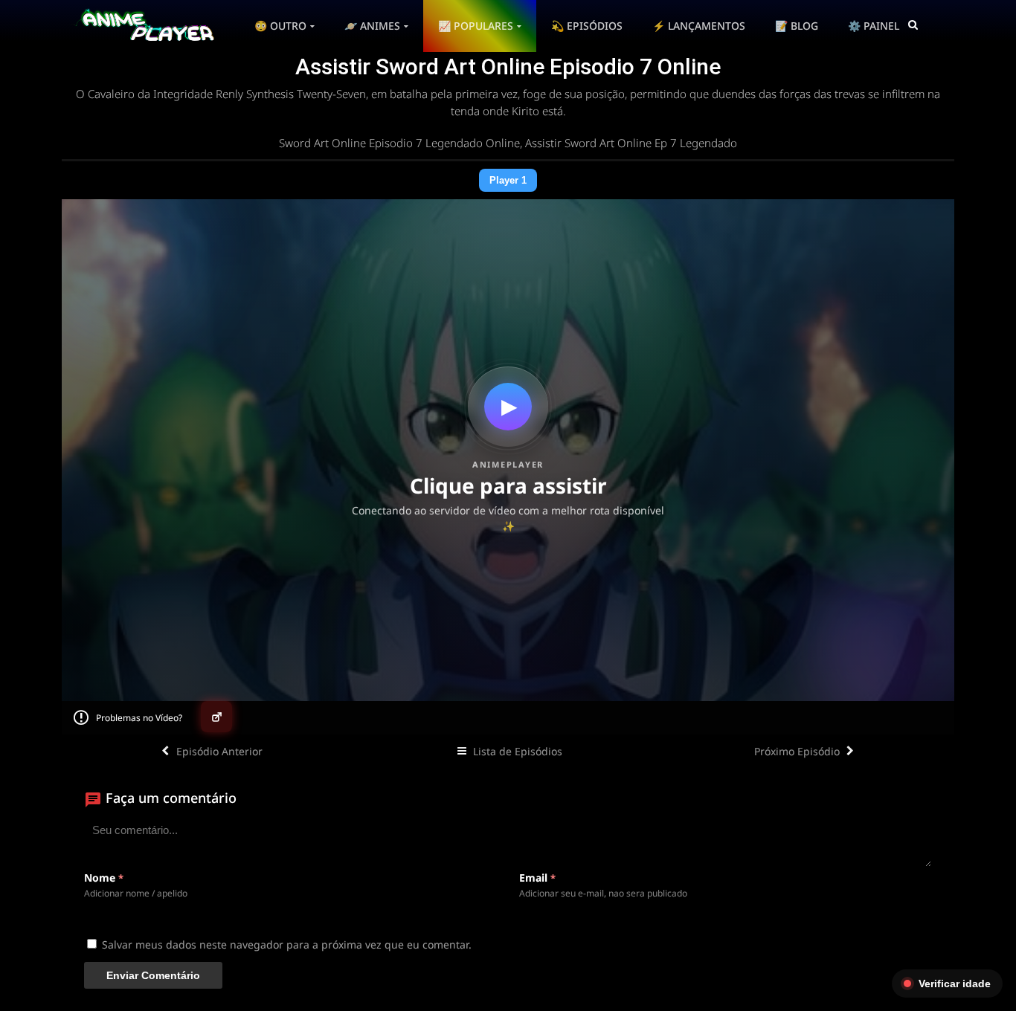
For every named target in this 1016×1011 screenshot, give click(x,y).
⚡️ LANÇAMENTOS (698, 26)
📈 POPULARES (475, 26)
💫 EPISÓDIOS (587, 26)
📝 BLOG (796, 26)
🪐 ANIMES (372, 26)
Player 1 (508, 180)
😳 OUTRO (280, 26)
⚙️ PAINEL (873, 26)
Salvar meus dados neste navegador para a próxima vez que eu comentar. (287, 944)
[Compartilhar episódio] (216, 716)
